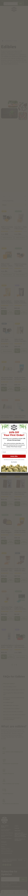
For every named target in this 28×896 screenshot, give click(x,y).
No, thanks (14, 462)
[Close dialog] (26, 425)
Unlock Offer (14, 456)
